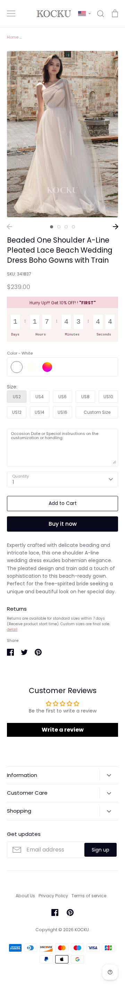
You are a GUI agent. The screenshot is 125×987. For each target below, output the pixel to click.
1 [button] (51, 226)
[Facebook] (54, 912)
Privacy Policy (53, 896)
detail (12, 629)
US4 (39, 397)
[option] (62, 134)
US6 (62, 397)
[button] (84, 13)
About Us (25, 896)
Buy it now (63, 524)
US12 (17, 412)
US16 (62, 412)
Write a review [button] (63, 730)
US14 (39, 412)
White (17, 367)
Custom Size (97, 412)
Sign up (100, 849)
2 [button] (58, 226)
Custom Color (47, 367)
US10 (108, 397)
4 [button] (73, 226)
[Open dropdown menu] (109, 775)
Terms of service (89, 896)
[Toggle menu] (11, 13)
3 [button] (66, 226)
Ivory (32, 367)
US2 (17, 397)
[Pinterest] (70, 912)
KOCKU (82, 930)
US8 (85, 397)
